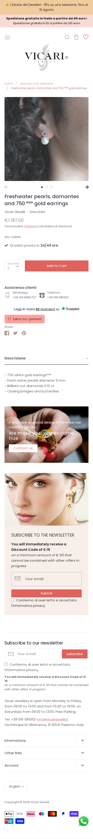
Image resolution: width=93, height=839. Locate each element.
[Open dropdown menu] (82, 740)
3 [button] (51, 187)
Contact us (23, 448)
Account (12, 765)
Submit (47, 593)
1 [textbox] (8, 268)
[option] (46, 139)
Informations (15, 740)
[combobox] (13, 266)
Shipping (30, 226)
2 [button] (47, 187)
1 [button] (42, 187)
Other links (13, 753)
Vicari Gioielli (15, 211)
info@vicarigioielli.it (52, 719)
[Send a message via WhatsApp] (84, 821)
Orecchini (37, 211)
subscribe (75, 653)
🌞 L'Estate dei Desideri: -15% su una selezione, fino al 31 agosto (46, 7)
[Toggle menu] (7, 37)
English (14, 786)
